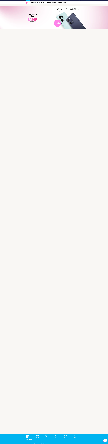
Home (28, 4)
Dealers (46, 438)
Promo (31, 4)
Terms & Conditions (66, 438)
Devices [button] (38, 2)
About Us (65, 436)
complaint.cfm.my (47, 443)
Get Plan (54, 78)
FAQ (74, 436)
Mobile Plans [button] (33, 2)
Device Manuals (56, 436)
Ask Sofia (75, 437)
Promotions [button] (48, 2)
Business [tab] (31, 0)
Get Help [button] (64, 2)
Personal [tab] (28, 0)
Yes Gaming (60, 2)
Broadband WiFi (38, 438)
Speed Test (56, 438)
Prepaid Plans (37, 436)
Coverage (56, 437)
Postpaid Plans (37, 437)
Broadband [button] (43, 2)
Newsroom (65, 437)
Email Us (75, 438)
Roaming (46, 437)
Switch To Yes (46, 436)
